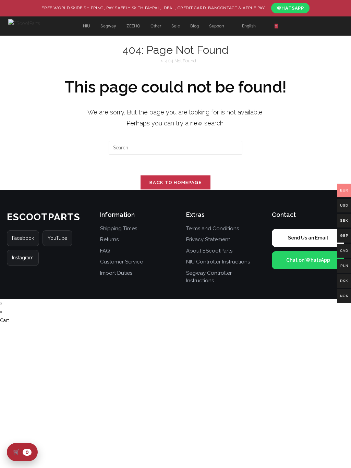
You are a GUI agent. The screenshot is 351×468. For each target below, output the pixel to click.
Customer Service (121, 262)
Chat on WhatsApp (308, 260)
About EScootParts (209, 251)
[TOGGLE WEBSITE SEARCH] (299, 26)
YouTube (57, 238)
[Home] (156, 60)
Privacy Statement (208, 239)
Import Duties (116, 273)
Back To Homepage (175, 182)
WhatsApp (290, 8)
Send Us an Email (308, 238)
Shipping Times (118, 228)
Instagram (23, 257)
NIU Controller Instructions (218, 262)
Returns (109, 239)
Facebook (23, 238)
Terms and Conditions (212, 228)
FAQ (105, 251)
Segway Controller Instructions (209, 277)
